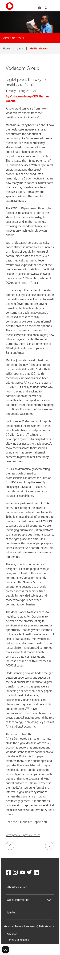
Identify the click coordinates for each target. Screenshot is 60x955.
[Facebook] (9, 874)
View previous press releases (23, 835)
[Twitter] (30, 874)
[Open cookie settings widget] (5, 949)
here (45, 822)
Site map (12, 934)
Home (6, 48)
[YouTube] (23, 874)
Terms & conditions (18, 939)
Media (20, 48)
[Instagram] (16, 874)
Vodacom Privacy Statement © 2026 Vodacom (29, 926)
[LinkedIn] (37, 874)
